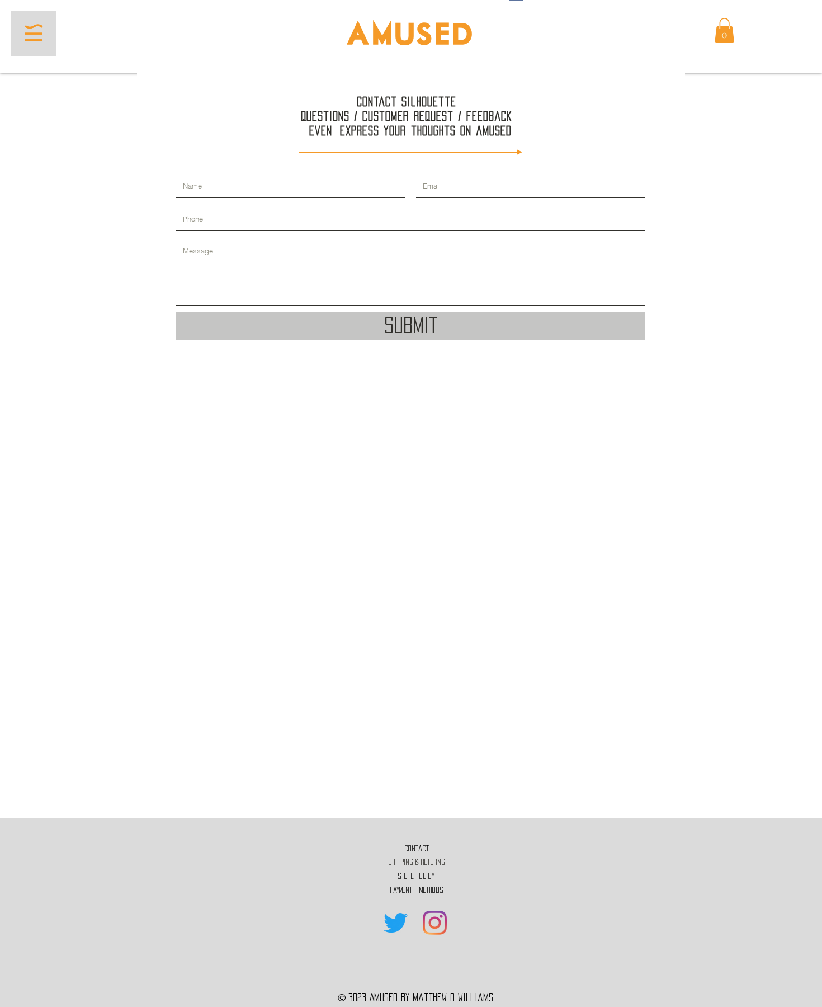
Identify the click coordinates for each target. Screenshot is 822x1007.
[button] (34, 32)
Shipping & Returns (416, 862)
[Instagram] (435, 923)
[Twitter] (396, 923)
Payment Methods (416, 890)
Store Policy (416, 876)
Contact (416, 848)
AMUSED (411, 36)
